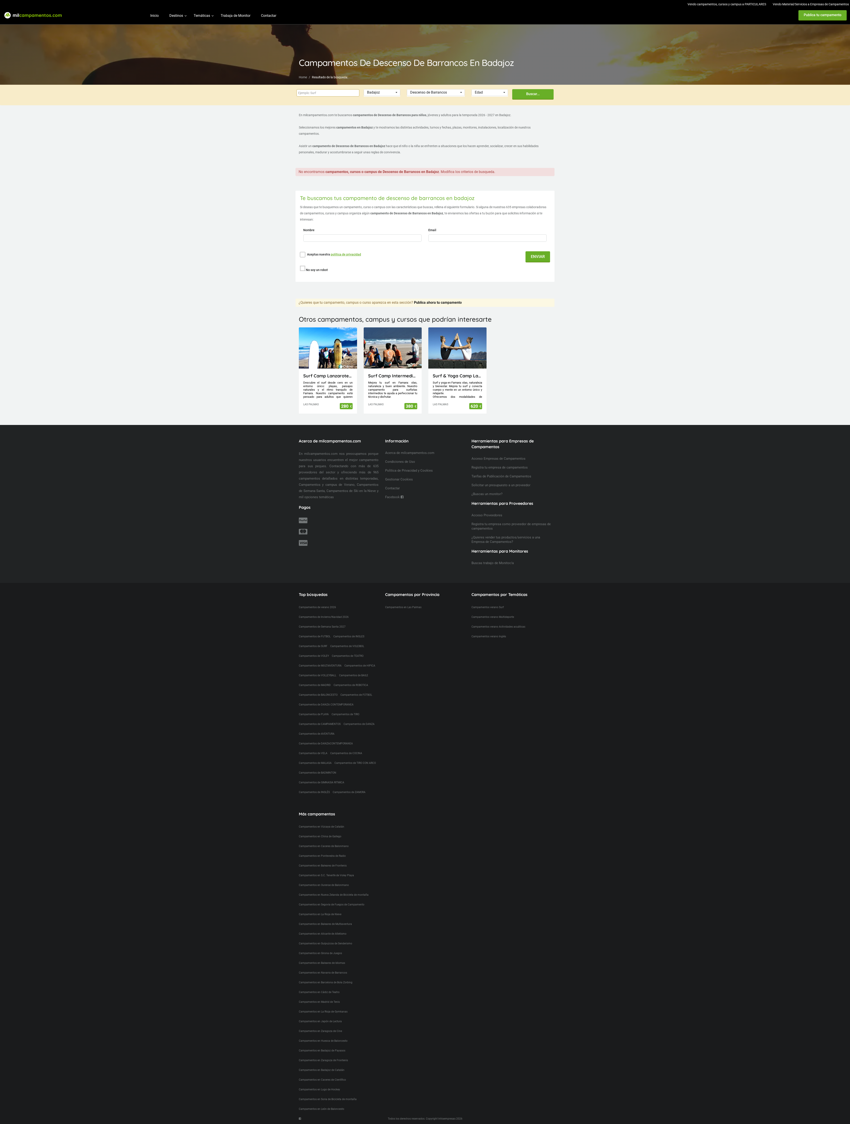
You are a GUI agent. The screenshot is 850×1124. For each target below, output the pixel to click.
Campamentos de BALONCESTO (318, 694)
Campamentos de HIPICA (359, 665)
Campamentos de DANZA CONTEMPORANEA (326, 704)
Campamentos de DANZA (359, 724)
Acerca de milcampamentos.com (409, 453)
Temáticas (202, 15)
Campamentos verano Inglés (488, 636)
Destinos (176, 15)
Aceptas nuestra (334, 254)
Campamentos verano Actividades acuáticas (498, 626)
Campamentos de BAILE (353, 675)
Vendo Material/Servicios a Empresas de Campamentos (811, 4)
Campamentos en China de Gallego (320, 836)
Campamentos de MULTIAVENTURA (320, 665)
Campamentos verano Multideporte (492, 617)
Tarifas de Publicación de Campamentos (501, 476)
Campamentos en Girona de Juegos (320, 953)
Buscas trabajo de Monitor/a (492, 563)
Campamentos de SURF (313, 646)
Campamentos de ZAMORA (349, 792)
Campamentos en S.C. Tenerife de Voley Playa (326, 875)
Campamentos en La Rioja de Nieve (320, 914)
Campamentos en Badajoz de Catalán (321, 1070)
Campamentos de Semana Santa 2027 (322, 626)
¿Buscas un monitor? (486, 494)
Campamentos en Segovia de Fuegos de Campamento (331, 904)
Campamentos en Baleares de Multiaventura (325, 924)
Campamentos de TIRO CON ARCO (355, 763)
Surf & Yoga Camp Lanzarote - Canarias (457, 376)
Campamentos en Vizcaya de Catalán (321, 826)
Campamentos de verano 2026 (317, 607)
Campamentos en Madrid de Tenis (319, 1001)
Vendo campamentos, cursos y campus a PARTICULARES (727, 4)
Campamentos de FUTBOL (314, 636)
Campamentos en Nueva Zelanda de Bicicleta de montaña (334, 894)
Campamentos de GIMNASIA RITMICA (321, 782)
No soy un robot (317, 270)
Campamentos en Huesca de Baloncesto (323, 1040)
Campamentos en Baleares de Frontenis (323, 865)
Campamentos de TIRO (345, 714)
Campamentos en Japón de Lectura (320, 1021)
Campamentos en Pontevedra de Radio (322, 855)
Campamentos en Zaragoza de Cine (320, 1031)
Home (303, 77)
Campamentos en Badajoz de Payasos (322, 1050)
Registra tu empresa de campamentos (499, 467)
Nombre (309, 230)
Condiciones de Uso (400, 462)
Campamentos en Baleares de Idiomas (322, 963)
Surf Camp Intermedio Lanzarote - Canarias (392, 376)
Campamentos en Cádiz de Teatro (319, 992)
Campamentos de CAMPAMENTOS (320, 724)
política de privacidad (346, 254)
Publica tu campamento (822, 15)
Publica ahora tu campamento (438, 302)
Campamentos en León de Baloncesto (321, 1109)
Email (432, 230)
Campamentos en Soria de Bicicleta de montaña (328, 1099)
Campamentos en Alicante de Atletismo (322, 933)
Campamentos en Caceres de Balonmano (324, 846)
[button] (382, 92)
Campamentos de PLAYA (314, 714)
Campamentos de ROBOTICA (351, 685)
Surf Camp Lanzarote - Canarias (328, 376)
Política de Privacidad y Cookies (409, 471)
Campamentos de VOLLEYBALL (317, 675)
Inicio (154, 15)
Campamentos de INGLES (348, 636)
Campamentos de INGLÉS (314, 792)
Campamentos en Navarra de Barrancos (323, 972)
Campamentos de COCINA (346, 753)
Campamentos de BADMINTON (317, 772)
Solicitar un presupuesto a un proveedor (500, 485)
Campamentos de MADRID (315, 685)
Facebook (393, 497)
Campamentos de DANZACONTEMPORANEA (326, 743)
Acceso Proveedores (486, 515)
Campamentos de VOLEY (314, 655)
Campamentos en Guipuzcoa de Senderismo (325, 943)
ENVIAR (538, 256)
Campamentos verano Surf (487, 607)
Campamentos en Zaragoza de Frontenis (323, 1060)
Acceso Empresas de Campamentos (498, 459)
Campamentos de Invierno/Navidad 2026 (324, 617)
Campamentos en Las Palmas (403, 607)
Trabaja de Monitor (235, 15)
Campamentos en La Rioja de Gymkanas (323, 1011)
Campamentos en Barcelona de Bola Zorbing (325, 982)
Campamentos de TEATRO (347, 655)
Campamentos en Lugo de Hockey (319, 1089)
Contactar (268, 15)
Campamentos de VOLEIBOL (347, 646)
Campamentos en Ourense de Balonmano (324, 885)
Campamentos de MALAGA (315, 763)
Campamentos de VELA (313, 753)
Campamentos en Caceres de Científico (322, 1079)
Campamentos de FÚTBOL (356, 694)
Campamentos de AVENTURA (316, 733)
